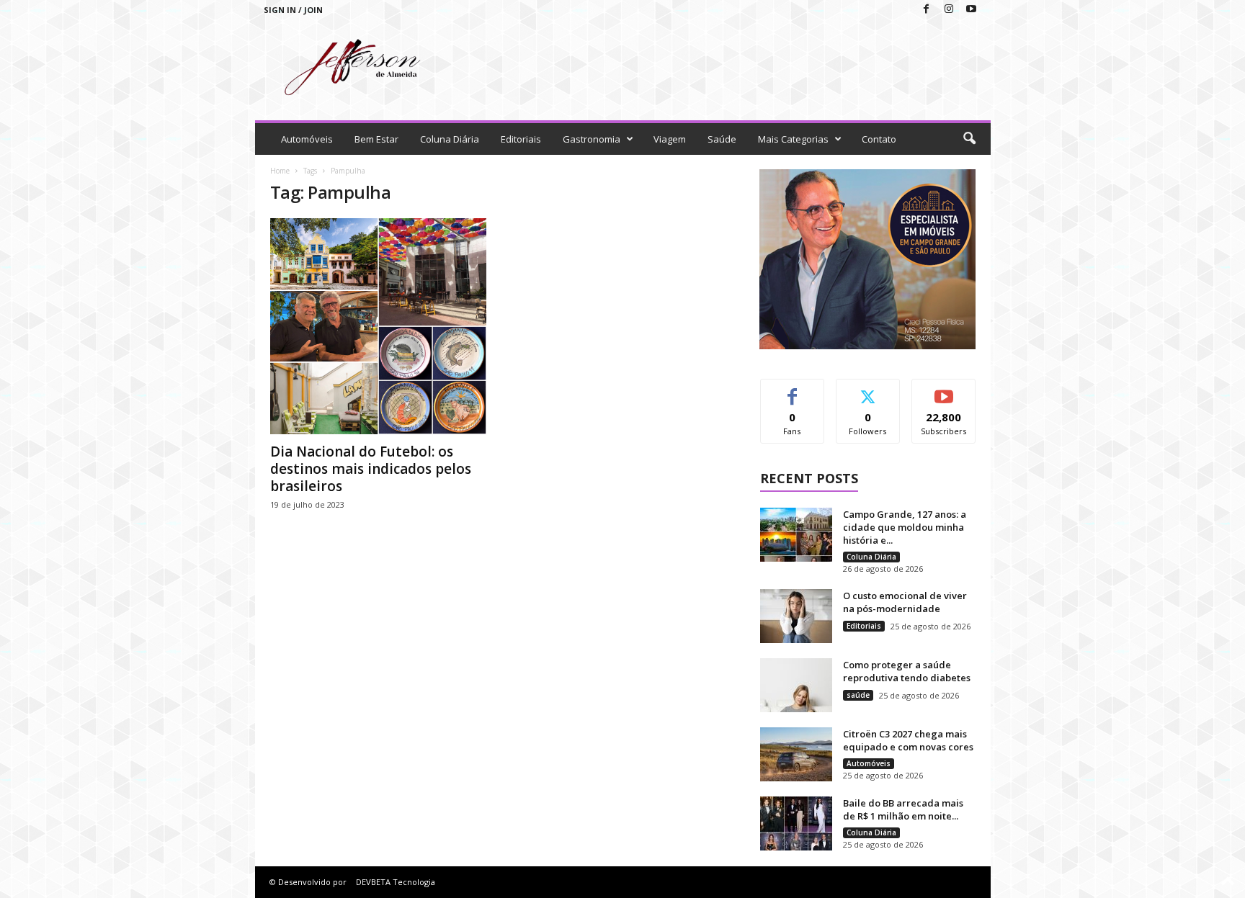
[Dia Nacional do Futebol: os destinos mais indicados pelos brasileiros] (378, 326)
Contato (879, 139)
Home (280, 171)
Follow (868, 390)
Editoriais (521, 139)
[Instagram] (949, 9)
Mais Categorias (793, 139)
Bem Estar (376, 139)
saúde (858, 695)
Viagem (669, 139)
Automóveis (307, 139)
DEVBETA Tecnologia (395, 881)
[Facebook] (926, 9)
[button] (969, 139)
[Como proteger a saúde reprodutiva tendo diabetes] (796, 685)
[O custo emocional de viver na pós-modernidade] (796, 616)
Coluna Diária (449, 139)
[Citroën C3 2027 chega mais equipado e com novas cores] (796, 754)
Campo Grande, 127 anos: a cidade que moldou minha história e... (904, 527)
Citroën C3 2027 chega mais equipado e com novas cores (908, 740)
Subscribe (944, 390)
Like (792, 390)
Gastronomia (591, 139)
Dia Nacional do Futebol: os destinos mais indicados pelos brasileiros (370, 468)
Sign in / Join (293, 9)
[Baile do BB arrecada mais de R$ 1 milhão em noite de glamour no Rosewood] (796, 823)
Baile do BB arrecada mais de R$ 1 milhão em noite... (903, 809)
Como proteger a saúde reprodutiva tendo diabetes (906, 671)
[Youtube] (971, 9)
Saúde (722, 139)
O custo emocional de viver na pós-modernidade (905, 602)
